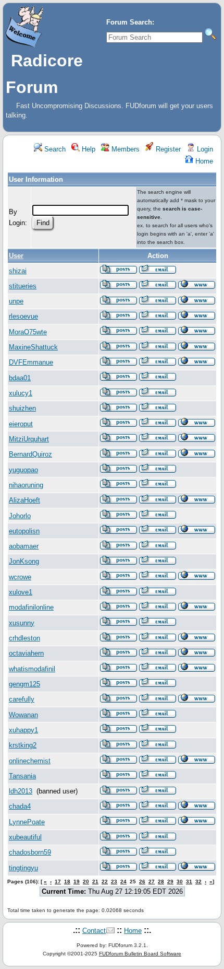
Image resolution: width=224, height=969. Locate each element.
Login (204, 149)
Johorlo (20, 516)
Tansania (22, 776)
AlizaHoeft (24, 500)
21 (95, 881)
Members (124, 149)
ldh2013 (20, 791)
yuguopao (23, 470)
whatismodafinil (32, 669)
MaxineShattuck (33, 347)
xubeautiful (25, 837)
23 (114, 881)
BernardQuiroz (30, 454)
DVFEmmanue (31, 362)
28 (161, 881)
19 (76, 881)
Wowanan (23, 715)
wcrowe (20, 577)
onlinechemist (30, 761)
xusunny (21, 623)
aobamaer (24, 546)
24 (123, 881)
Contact (94, 931)
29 (170, 881)
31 (189, 881)
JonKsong (24, 561)
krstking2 (22, 745)
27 (151, 881)
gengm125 (24, 684)
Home (203, 161)
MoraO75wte (28, 332)
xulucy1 (20, 393)
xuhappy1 (23, 730)
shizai (18, 271)
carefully (21, 699)
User (16, 256)
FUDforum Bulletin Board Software (140, 953)
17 (58, 881)
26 (142, 881)
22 (105, 881)
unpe (16, 301)
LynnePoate (27, 822)
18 (67, 881)
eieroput (21, 424)
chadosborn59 (30, 852)
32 (198, 881)
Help (87, 149)
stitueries (22, 286)
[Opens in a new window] (196, 286)
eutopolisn (24, 531)
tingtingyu (23, 868)
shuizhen (22, 408)
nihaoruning (26, 485)
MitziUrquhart (29, 439)
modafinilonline (31, 607)
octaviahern (26, 653)
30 (180, 881)
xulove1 (20, 592)
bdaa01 (20, 378)
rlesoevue (23, 316)
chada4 (20, 806)
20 (86, 881)
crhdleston (24, 638)
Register (167, 149)
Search (54, 149)
